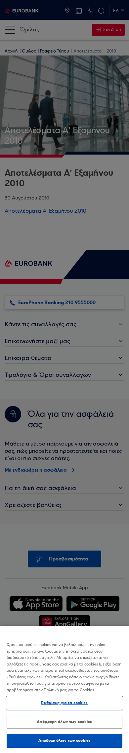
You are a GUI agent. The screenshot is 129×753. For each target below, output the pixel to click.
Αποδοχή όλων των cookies (64, 740)
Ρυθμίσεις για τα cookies (64, 702)
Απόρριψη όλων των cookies (64, 721)
